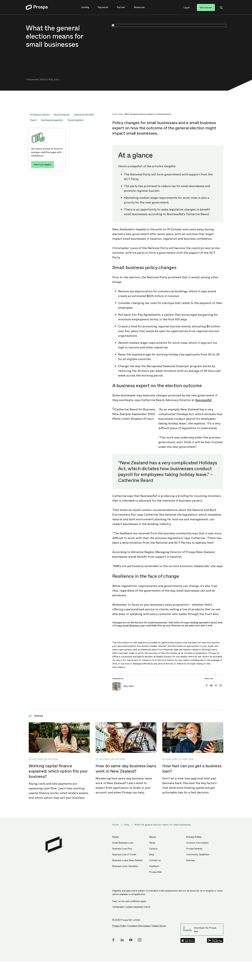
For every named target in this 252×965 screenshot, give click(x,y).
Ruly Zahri (54, 79)
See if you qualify (42, 164)
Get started (206, 7)
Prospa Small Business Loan (129, 625)
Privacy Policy (119, 925)
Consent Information (139, 925)
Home (114, 114)
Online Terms (159, 925)
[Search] (221, 7)
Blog (121, 114)
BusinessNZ (203, 400)
